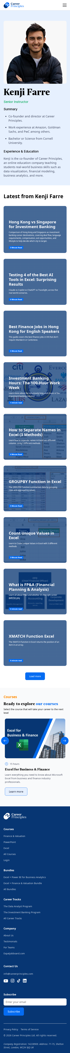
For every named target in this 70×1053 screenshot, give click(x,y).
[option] (35, 757)
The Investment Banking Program (22, 912)
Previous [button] (5, 741)
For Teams (9, 947)
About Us (9, 935)
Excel (6, 848)
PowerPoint (10, 842)
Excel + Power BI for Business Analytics (25, 877)
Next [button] (65, 741)
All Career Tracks (13, 918)
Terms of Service (30, 1029)
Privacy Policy (11, 1029)
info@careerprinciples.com (18, 973)
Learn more (16, 791)
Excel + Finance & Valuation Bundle (23, 883)
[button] (64, 5)
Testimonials (10, 941)
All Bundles (10, 889)
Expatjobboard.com (14, 953)
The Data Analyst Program (18, 906)
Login (7, 860)
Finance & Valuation (14, 836)
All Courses (10, 854)
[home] (16, 5)
